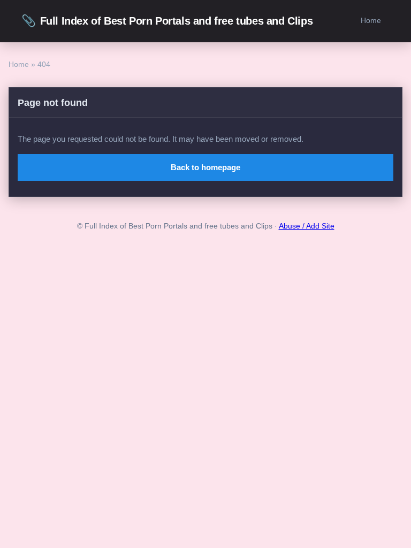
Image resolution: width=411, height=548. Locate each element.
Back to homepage (205, 167)
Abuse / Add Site (306, 226)
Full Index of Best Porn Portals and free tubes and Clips (167, 20)
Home (371, 20)
